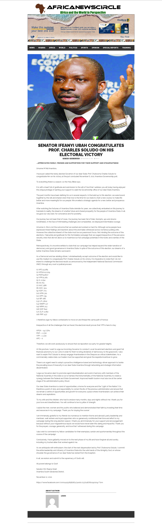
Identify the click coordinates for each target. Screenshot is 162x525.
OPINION (95, 48)
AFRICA (52, 48)
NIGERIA (41, 48)
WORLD (62, 48)
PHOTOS (156, 48)
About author (53, 491)
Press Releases (74, 158)
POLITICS (73, 48)
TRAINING (126, 48)
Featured (66, 158)
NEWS (32, 48)
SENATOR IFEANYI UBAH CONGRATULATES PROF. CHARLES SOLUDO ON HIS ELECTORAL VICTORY (81, 150)
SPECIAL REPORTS (110, 48)
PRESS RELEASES (141, 48)
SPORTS (84, 48)
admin (97, 158)
